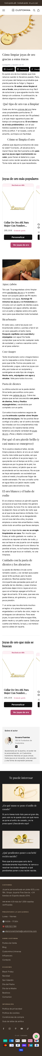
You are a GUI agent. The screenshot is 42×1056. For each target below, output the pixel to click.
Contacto (6, 960)
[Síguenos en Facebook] (3, 1028)
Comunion (7, 997)
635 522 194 (10, 926)
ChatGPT (9, 69)
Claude (37, 69)
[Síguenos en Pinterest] (15, 1028)
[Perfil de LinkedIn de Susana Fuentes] (16, 746)
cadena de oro (19, 395)
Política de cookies (10, 1013)
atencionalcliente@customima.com (21, 931)
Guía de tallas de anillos (13, 1021)
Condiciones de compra (13, 1017)
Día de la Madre (9, 988)
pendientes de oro (15, 292)
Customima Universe (11, 951)
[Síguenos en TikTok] (28, 1028)
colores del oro (24, 109)
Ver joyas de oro (21, 245)
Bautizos (6, 993)
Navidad (6, 976)
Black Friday (8, 971)
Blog (4, 947)
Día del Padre (8, 984)
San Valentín (7, 980)
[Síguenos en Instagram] (9, 1028)
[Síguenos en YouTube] (22, 1028)
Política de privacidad (12, 1009)
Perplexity (24, 69)
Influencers (7, 955)
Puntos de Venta (9, 943)
